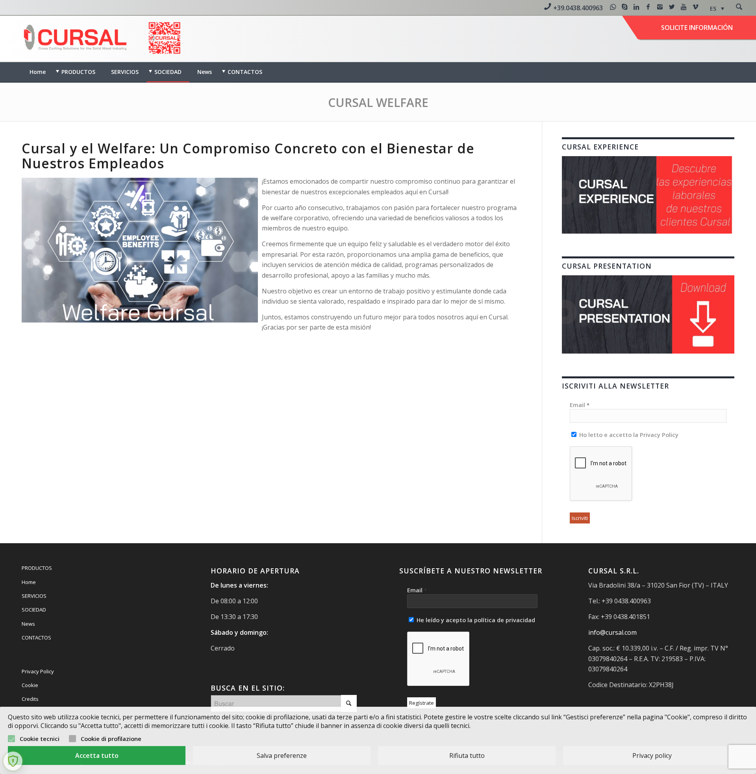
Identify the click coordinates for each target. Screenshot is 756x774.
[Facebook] (648, 7)
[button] (717, 8)
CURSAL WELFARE (378, 102)
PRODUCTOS (37, 567)
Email (579, 405)
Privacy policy (652, 755)
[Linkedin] (636, 7)
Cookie (30, 685)
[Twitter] (672, 7)
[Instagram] (660, 7)
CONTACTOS (36, 637)
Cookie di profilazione (111, 739)
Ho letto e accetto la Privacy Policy (628, 435)
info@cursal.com (612, 632)
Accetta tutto (97, 755)
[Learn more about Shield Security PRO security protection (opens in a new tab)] (13, 761)
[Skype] (624, 7)
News (28, 623)
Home (29, 582)
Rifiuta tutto (467, 755)
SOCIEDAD (34, 609)
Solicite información (697, 27)
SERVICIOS (34, 595)
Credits (30, 698)
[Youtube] (683, 7)
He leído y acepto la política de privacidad (475, 620)
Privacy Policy (38, 671)
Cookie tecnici (39, 739)
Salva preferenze (282, 755)
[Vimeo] (695, 7)
